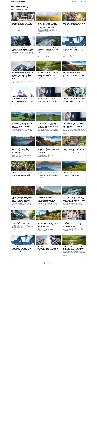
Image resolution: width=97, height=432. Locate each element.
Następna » (51, 263)
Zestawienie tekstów (76, 1)
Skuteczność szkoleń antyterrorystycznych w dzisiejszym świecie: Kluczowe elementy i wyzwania (22, 25)
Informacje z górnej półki (18, 1)
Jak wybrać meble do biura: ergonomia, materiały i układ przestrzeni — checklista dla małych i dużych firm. (73, 149)
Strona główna (83, 1)
